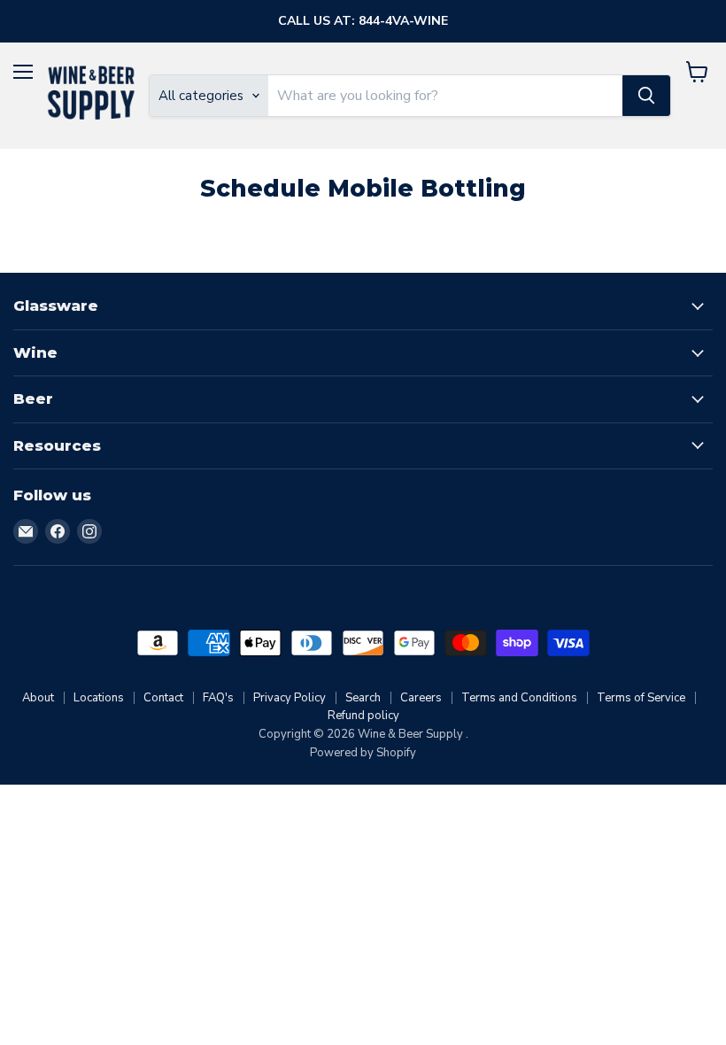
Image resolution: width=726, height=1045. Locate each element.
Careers (421, 698)
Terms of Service (641, 698)
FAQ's (218, 698)
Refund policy (363, 716)
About (38, 698)
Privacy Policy (289, 698)
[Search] (646, 95)
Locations (98, 698)
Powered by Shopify (363, 753)
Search (363, 698)
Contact (163, 698)
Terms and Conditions (519, 698)
